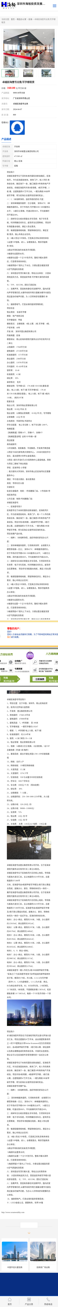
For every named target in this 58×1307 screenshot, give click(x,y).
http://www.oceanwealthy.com (12, 1212)
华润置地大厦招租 (43, 1267)
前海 (30, 19)
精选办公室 (21, 19)
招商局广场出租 (14, 1267)
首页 (13, 19)
